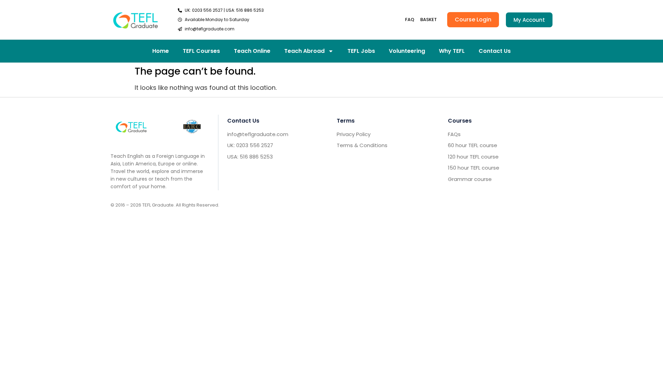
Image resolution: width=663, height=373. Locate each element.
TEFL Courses (201, 51)
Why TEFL (452, 51)
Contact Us (495, 51)
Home (160, 51)
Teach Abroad (304, 51)
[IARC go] (192, 126)
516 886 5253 (250, 10)
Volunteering (407, 51)
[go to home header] (135, 19)
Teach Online (252, 51)
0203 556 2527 (207, 10)
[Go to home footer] (131, 126)
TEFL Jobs (361, 51)
